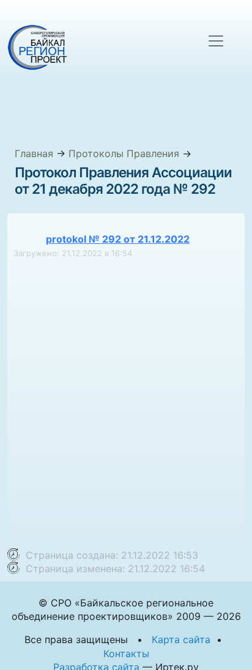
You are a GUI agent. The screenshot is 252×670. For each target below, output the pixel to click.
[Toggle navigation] (215, 41)
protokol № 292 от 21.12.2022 (118, 239)
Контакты (126, 653)
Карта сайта (181, 639)
